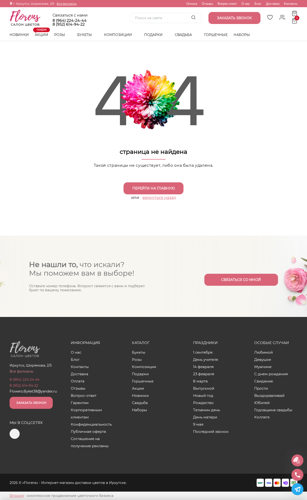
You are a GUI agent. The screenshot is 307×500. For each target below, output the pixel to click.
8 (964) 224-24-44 (70, 21)
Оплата (191, 4)
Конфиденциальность (91, 424)
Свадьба (184, 35)
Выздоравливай (269, 395)
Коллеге (262, 417)
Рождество (203, 402)
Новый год (203, 395)
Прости (261, 388)
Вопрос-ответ (227, 4)
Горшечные (216, 35)
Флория (17, 496)
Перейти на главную (153, 188)
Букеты (85, 35)
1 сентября (203, 352)
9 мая (198, 424)
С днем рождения (271, 374)
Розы (60, 35)
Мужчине (263, 366)
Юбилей (262, 402)
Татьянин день (206, 410)
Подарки (154, 35)
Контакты (290, 4)
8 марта (200, 381)
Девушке (262, 359)
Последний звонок (211, 431)
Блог (257, 4)
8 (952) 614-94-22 (69, 24)
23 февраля (203, 374)
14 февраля (203, 366)
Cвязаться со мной (241, 280)
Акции (41, 33)
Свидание (263, 381)
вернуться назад (159, 197)
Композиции (118, 35)
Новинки (19, 35)
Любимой (263, 352)
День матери (205, 417)
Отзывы (207, 4)
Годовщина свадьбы (273, 410)
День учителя (205, 359)
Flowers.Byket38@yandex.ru (33, 391)
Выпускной (203, 388)
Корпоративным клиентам (86, 413)
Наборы (242, 35)
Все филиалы (67, 4)
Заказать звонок (31, 403)
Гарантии (80, 402)
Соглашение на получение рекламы (90, 442)
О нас (246, 4)
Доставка (272, 4)
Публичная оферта (88, 431)
